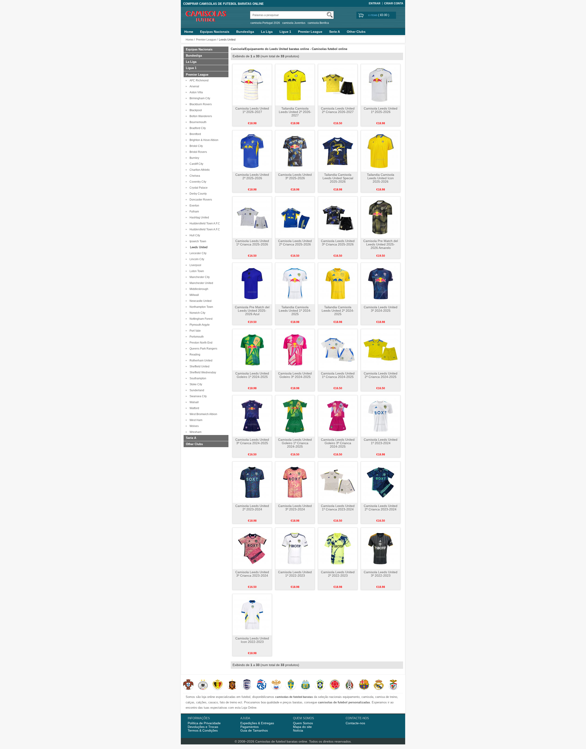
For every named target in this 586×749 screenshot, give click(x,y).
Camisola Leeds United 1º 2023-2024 (380, 441)
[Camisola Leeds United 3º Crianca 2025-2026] (337, 217)
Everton (193, 205)
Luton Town (196, 271)
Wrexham (194, 432)
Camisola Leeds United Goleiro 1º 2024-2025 (252, 375)
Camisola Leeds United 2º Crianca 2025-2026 (295, 242)
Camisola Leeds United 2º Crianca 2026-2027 (338, 110)
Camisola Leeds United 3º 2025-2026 (295, 176)
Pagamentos (249, 727)
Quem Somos (303, 723)
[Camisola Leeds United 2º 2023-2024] (252, 482)
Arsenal (193, 86)
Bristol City (195, 146)
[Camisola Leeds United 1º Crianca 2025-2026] (252, 217)
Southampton (197, 378)
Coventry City (197, 181)
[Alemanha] (203, 685)
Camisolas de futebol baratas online (281, 741)
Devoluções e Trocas (203, 727)
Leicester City (197, 253)
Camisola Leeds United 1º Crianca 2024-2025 (338, 375)
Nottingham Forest (200, 318)
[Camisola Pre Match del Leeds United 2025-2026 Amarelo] (380, 217)
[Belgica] (217, 685)
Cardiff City (195, 163)
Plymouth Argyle (199, 324)
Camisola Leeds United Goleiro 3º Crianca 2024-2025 (338, 443)
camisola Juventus (293, 23)
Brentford (194, 134)
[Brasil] (320, 685)
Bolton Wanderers (200, 116)
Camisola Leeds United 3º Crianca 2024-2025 (252, 441)
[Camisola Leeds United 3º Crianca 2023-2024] (252, 548)
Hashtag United (198, 217)
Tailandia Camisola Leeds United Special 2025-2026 (338, 178)
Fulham (193, 211)
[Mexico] (349, 685)
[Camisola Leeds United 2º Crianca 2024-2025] (380, 349)
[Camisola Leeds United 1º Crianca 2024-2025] (337, 349)
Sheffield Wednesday (202, 372)
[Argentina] (305, 685)
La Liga (267, 31)
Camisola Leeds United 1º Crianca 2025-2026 (252, 242)
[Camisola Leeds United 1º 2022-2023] (295, 548)
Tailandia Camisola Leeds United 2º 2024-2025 (338, 310)
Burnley (193, 158)
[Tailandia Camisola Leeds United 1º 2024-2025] (295, 283)
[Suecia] (291, 685)
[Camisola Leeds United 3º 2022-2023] (380, 548)
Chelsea (194, 175)
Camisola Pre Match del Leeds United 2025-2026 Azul (252, 310)
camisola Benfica (318, 23)
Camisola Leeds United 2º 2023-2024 (252, 507)
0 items (373, 15)
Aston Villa (195, 92)
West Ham (195, 420)
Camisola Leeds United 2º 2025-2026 (252, 176)
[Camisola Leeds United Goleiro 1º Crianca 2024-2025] (295, 416)
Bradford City (197, 128)
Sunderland (196, 390)
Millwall (193, 295)
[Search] (330, 15)
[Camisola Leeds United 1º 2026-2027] (252, 84)
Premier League (310, 31)
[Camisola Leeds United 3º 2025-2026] (295, 151)
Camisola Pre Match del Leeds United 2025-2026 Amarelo (380, 244)
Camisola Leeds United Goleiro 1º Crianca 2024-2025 (295, 443)
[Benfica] (393, 685)
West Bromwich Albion (202, 414)
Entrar (374, 3)
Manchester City (199, 277)
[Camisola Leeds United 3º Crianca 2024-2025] (252, 416)
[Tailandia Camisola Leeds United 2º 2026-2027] (295, 84)
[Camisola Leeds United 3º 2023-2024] (295, 482)
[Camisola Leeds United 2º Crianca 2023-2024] (380, 482)
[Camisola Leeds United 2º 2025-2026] (252, 151)
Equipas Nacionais (214, 31)
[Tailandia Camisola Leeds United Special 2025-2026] (337, 151)
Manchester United (200, 283)
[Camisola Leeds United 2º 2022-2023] (337, 548)
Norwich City (196, 312)
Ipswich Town (197, 241)
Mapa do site (302, 727)
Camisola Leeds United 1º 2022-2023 (295, 573)
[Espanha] (232, 685)
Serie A (334, 31)
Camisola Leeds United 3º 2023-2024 (295, 507)
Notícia (298, 730)
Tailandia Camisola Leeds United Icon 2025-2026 (380, 178)
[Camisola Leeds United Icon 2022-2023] (252, 614)
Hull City (194, 235)
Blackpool (195, 110)
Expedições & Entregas (257, 723)
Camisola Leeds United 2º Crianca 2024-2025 (380, 375)
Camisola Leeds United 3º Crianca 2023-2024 (252, 573)
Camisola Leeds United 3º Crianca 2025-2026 (338, 242)
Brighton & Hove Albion (203, 140)
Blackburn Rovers (200, 104)
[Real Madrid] (379, 685)
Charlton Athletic (199, 169)
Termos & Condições (203, 730)
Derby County (197, 193)
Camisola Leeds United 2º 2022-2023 (338, 573)
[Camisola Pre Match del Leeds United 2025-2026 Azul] (252, 283)
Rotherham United (200, 360)
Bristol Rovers (197, 152)
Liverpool (194, 265)
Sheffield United (198, 366)
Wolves (193, 426)
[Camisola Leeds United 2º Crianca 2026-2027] (337, 84)
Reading (194, 354)
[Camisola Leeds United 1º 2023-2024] (380, 416)
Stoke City (195, 384)
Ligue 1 (285, 31)
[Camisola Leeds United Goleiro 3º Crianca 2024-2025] (337, 416)
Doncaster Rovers (200, 199)
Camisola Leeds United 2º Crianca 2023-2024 (380, 507)
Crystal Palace (198, 187)
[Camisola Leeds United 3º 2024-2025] (380, 283)
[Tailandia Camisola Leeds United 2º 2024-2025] (337, 283)
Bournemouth (197, 122)
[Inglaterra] (247, 685)
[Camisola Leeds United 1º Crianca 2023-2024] (337, 482)
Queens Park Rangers (202, 348)
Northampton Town (200, 306)
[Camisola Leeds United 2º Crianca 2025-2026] (295, 217)
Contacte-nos (355, 723)
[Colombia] (335, 685)
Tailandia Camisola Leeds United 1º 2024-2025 (295, 310)
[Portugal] (188, 685)
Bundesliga (245, 31)
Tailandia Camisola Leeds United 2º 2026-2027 (295, 112)
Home (188, 31)
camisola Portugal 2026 (265, 23)
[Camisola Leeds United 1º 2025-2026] (380, 84)
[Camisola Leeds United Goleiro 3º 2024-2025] (295, 349)
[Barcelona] (364, 685)
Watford (193, 408)
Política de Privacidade (204, 723)
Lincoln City (196, 259)
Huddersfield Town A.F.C (204, 223)
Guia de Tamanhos (254, 730)
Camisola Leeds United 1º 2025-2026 (380, 110)
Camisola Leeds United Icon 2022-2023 (252, 640)
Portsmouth (196, 336)
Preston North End (200, 342)
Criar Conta (393, 3)
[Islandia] (261, 685)
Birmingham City (199, 98)
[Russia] (276, 685)
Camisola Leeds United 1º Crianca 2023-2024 (338, 507)
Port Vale (194, 330)
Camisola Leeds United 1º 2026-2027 (252, 110)
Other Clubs (356, 31)
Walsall (193, 402)
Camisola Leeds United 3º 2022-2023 (380, 573)
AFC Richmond (198, 80)
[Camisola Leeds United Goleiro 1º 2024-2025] (252, 349)
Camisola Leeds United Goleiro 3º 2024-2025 (295, 375)
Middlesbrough (198, 289)
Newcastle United (200, 301)
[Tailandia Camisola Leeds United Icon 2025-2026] (380, 151)
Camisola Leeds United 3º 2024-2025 (380, 308)
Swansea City (197, 396)
